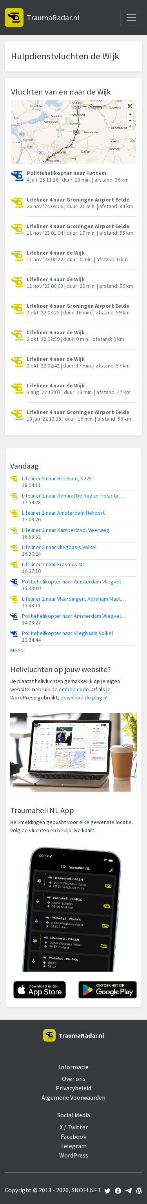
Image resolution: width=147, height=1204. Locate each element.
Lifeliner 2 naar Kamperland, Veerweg (65, 530)
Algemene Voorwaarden (73, 1097)
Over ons (73, 1079)
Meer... (17, 650)
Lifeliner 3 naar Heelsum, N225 (57, 478)
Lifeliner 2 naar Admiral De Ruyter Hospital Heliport (75, 495)
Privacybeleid (73, 1088)
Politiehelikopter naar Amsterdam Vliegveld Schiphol (75, 581)
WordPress (73, 1155)
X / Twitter (74, 1127)
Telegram (73, 1146)
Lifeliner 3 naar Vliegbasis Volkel (59, 547)
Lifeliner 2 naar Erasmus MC (53, 564)
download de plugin (83, 697)
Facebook (73, 1136)
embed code (74, 689)
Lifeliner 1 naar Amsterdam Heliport (63, 513)
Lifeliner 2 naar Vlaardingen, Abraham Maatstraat (75, 599)
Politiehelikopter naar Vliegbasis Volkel (67, 633)
